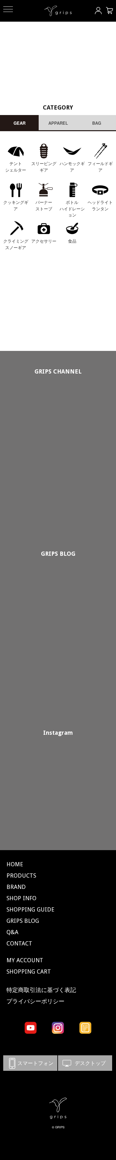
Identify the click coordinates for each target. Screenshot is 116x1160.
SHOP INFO (21, 898)
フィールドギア (100, 166)
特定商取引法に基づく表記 (41, 989)
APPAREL (58, 123)
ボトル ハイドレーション (72, 208)
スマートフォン (30, 1063)
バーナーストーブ (43, 205)
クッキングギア (15, 205)
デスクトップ (85, 1063)
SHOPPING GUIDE (30, 909)
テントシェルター (15, 166)
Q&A (12, 932)
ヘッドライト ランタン (100, 205)
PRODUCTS (21, 875)
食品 (72, 241)
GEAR (19, 123)
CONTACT (19, 943)
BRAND (16, 886)
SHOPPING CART (28, 971)
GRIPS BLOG (58, 553)
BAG (96, 123)
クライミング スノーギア (15, 244)
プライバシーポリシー (35, 1001)
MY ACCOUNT (24, 960)
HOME (14, 864)
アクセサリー (43, 241)
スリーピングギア (43, 166)
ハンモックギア (72, 166)
